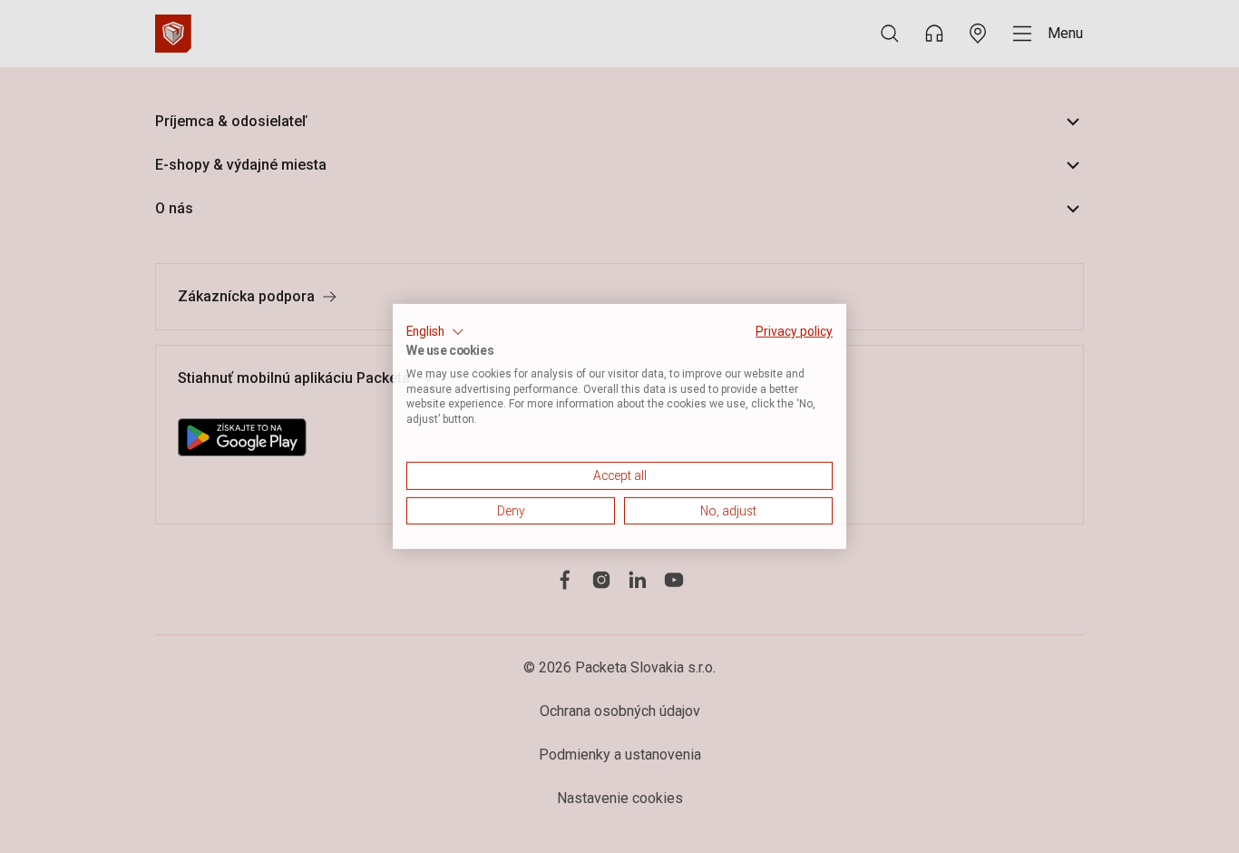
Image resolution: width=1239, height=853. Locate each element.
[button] (435, 332)
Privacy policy (794, 331)
